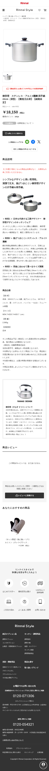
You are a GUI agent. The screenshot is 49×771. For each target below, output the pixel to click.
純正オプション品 (10, 634)
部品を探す (28, 662)
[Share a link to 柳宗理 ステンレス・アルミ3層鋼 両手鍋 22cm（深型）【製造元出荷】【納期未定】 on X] (39, 142)
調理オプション (8, 639)
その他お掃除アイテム (10, 678)
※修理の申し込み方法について (13, 740)
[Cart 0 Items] (44, 10)
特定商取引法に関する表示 (12, 752)
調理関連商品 (29, 653)
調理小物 (27, 643)
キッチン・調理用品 (32, 634)
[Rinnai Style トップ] (24, 10)
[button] (24, 149)
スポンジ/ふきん (8, 670)
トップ (5, 16)
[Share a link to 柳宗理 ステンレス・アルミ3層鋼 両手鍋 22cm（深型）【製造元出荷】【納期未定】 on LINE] (27, 142)
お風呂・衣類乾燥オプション (12, 646)
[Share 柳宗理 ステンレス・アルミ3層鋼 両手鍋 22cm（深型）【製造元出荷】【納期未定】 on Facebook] (33, 142)
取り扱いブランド (14, 16)
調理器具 (27, 639)
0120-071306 (23, 696)
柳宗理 (24, 16)
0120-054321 (23, 724)
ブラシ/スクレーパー (9, 674)
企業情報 (40, 752)
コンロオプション (9, 643)
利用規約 (9, 748)
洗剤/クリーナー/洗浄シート (12, 667)
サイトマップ (28, 752)
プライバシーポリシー (23, 748)
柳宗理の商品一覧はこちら (15, 434)
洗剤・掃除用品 (9, 662)
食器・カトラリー (30, 646)
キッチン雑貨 (29, 650)
